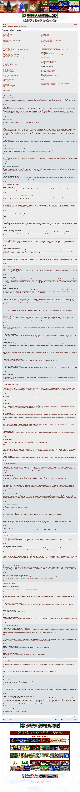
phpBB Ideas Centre (59, 689)
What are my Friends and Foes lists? (48, 53)
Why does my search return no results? (48, 60)
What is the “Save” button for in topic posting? (11, 74)
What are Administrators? (45, 34)
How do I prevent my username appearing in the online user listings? (16, 49)
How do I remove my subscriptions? (47, 71)
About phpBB (18, 682)
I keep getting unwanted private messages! (49, 48)
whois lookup (17, 699)
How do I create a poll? (7, 65)
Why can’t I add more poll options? (9, 66)
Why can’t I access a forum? (8, 69)
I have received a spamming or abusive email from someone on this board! (55, 49)
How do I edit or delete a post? (8, 63)
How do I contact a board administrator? (48, 84)
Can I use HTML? (6, 81)
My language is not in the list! (8, 53)
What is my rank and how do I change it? (10, 56)
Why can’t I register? (6, 36)
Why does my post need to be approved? (10, 75)
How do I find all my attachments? (47, 76)
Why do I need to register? (8, 34)
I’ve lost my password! (7, 41)
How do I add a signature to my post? (10, 64)
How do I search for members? (47, 62)
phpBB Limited (38, 681)
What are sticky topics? (7, 87)
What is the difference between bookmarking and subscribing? (52, 67)
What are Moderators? (45, 35)
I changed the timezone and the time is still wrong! (12, 51)
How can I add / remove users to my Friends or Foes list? (52, 54)
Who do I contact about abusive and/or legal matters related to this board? (55, 83)
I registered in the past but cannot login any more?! (12, 40)
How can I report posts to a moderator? (10, 72)
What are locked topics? (7, 89)
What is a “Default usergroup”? (46, 41)
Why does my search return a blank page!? (49, 61)
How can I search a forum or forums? (48, 58)
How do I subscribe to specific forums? (48, 70)
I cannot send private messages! (47, 46)
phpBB (57, 224)
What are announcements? (8, 86)
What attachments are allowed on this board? (49, 75)
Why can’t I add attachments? (8, 70)
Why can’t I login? (6, 39)
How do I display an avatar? (8, 55)
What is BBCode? (6, 80)
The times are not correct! (7, 50)
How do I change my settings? (8, 48)
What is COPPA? (6, 35)
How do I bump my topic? (7, 76)
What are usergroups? (45, 36)
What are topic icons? (7, 90)
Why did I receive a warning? (8, 71)
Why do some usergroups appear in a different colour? (51, 40)
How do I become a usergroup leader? (48, 39)
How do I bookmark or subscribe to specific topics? (50, 69)
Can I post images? (6, 84)
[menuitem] (4, 24)
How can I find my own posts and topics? (48, 63)
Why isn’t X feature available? (46, 82)
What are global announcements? (9, 85)
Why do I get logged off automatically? (10, 42)
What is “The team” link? (45, 42)
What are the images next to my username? (11, 54)
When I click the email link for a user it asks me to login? (13, 57)
